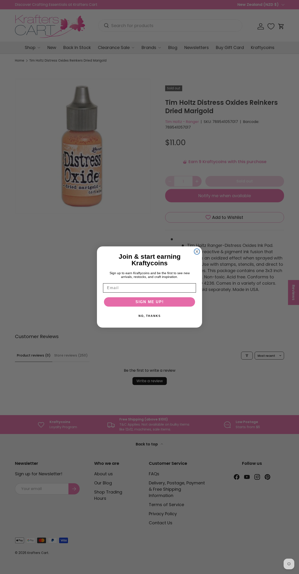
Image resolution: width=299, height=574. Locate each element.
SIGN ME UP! (149, 302)
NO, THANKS (150, 316)
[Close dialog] (197, 251)
